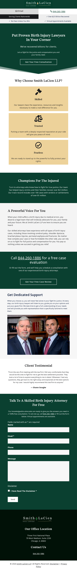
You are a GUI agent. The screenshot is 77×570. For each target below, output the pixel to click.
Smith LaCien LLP (24, 564)
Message (12, 458)
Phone (10, 447)
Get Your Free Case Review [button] (38, 282)
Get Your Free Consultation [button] (38, 62)
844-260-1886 (59, 11)
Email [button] (20, 11)
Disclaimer (12, 486)
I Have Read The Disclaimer (24, 491)
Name (10, 425)
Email (11, 436)
